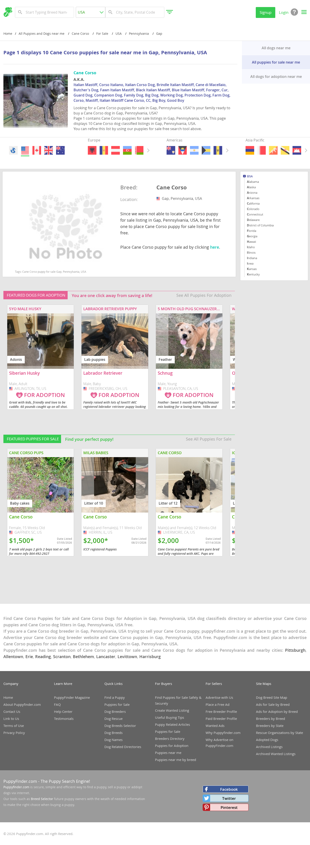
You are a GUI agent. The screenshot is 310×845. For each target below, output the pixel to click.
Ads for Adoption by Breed (277, 711)
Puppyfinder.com (16, 787)
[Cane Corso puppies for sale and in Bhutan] (273, 150)
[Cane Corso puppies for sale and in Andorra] (104, 150)
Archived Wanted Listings (275, 753)
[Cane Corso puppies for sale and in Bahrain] (261, 150)
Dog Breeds (113, 732)
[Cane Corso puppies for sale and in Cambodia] (297, 150)
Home (7, 33)
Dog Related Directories (122, 746)
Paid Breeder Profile (221, 718)
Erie (29, 656)
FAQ (57, 704)
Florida (251, 231)
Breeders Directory (170, 738)
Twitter (229, 798)
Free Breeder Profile (221, 711)
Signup (265, 12)
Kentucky (253, 274)
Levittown (127, 656)
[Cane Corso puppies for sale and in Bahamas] (206, 150)
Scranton (62, 656)
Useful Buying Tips (169, 717)
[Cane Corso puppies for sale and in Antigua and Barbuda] (182, 150)
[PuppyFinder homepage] (7, 12)
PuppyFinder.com (20, 781)
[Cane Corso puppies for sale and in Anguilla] (171, 150)
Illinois (251, 252)
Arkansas (253, 198)
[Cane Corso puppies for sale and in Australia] (60, 150)
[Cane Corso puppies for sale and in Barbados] (218, 150)
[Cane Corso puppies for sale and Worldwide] (13, 150)
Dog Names (113, 739)
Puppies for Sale (117, 704)
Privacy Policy (14, 732)
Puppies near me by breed (175, 759)
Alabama (253, 182)
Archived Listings (269, 746)
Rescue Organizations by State (279, 732)
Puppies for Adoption (171, 745)
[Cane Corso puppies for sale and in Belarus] (139, 150)
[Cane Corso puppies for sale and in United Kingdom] (48, 150)
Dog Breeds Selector (120, 725)
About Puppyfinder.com (22, 704)
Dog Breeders (115, 711)
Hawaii (251, 242)
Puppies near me (168, 752)
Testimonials (64, 718)
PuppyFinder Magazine (72, 697)
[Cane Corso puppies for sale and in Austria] (115, 150)
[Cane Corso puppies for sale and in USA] (25, 150)
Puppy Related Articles (172, 724)
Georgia (252, 236)
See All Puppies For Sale (208, 439)
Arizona (252, 193)
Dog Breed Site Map (271, 697)
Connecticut (255, 214)
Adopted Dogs (267, 739)
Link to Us (11, 718)
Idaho (251, 247)
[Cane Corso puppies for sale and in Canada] (36, 150)
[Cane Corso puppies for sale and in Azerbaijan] (127, 150)
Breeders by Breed (270, 718)
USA (250, 176)
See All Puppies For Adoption (203, 295)
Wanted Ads (215, 725)
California (253, 203)
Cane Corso (171, 187)
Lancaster (105, 656)
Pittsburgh (295, 650)
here (214, 247)
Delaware (253, 220)
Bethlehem (83, 656)
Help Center (63, 711)
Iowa (250, 263)
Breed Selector (42, 799)
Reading (43, 656)
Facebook (229, 789)
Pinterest (229, 807)
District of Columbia (260, 225)
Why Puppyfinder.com (223, 732)
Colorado (253, 209)
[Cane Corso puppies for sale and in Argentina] (194, 150)
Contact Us (11, 711)
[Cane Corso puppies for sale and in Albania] (92, 150)
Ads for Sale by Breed (273, 704)
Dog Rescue (113, 718)
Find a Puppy (114, 697)
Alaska (251, 187)
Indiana (252, 258)
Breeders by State (269, 725)
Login (283, 12)
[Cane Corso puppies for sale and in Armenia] (250, 150)
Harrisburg (150, 656)
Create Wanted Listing (172, 710)
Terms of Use (13, 725)
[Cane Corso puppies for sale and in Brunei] (285, 150)
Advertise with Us (219, 697)
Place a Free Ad (217, 704)
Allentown (13, 656)
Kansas (252, 269)
